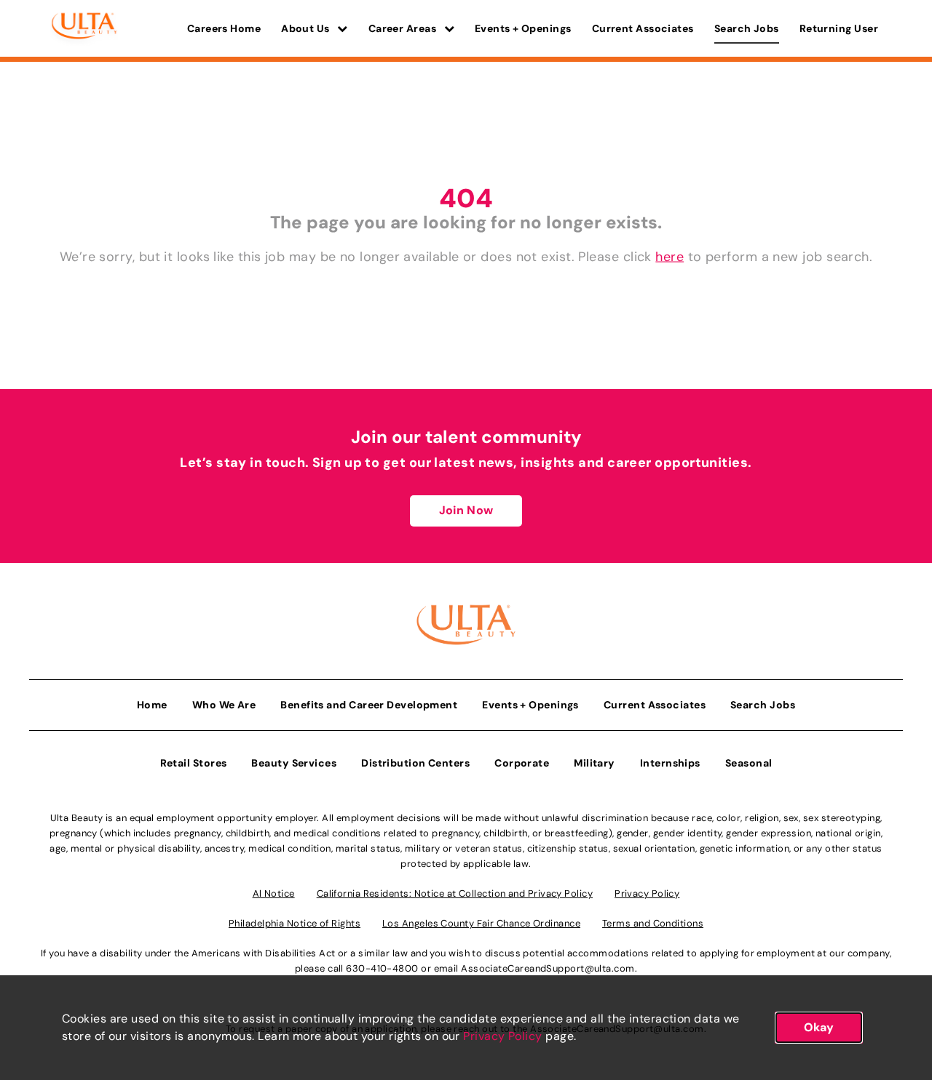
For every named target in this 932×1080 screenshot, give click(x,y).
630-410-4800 (382, 968)
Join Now (466, 510)
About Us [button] (306, 28)
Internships (670, 762)
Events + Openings (523, 28)
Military (594, 762)
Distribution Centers (415, 762)
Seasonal (749, 762)
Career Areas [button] (403, 28)
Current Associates (643, 28)
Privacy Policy (502, 1036)
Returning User (838, 28)
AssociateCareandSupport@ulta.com (547, 968)
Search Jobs (746, 28)
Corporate (521, 762)
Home (152, 704)
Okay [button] (819, 1027)
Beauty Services (293, 762)
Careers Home (224, 28)
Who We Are (224, 704)
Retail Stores (193, 762)
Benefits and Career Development (368, 704)
